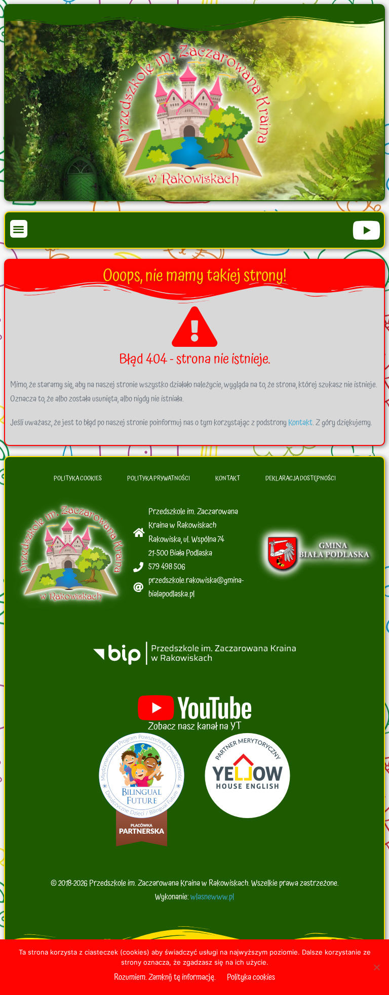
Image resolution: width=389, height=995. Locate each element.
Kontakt (300, 422)
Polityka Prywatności (158, 478)
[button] (19, 229)
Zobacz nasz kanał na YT (195, 726)
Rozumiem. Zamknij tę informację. (165, 977)
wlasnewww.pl (212, 896)
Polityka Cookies (78, 478)
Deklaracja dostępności (300, 478)
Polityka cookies (251, 977)
